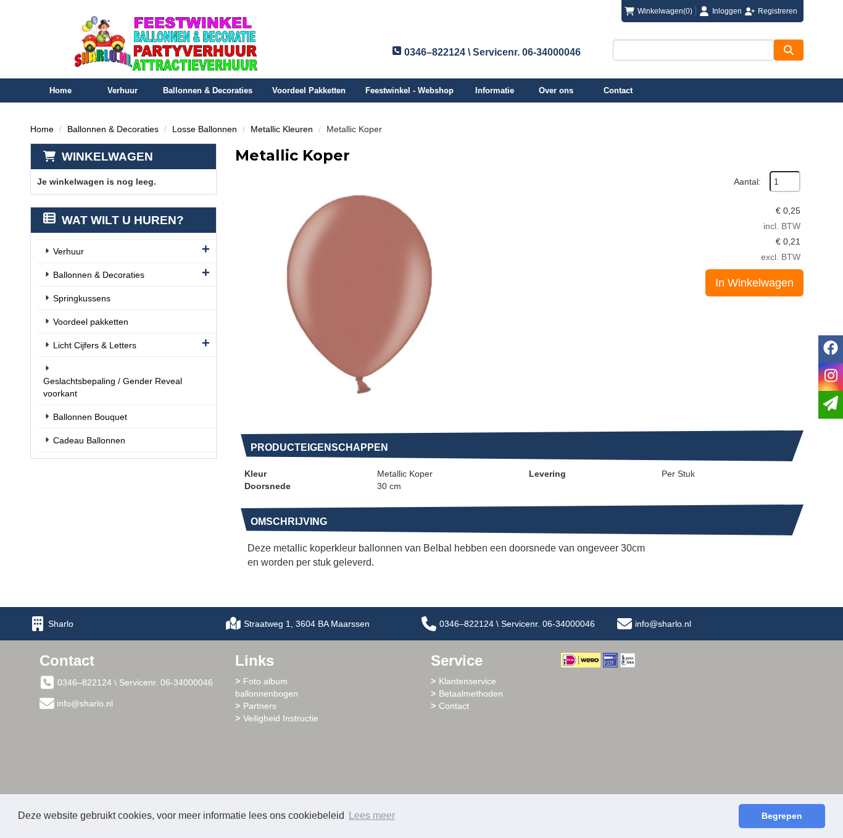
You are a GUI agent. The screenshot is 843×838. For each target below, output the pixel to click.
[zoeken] (789, 50)
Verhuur (122, 90)
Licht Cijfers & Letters (94, 345)
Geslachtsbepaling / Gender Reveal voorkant (112, 387)
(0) (664, 11)
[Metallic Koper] (358, 294)
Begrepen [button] (782, 816)
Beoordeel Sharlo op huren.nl (610, 735)
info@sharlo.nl (663, 623)
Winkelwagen (107, 156)
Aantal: (747, 181)
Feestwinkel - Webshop (409, 90)
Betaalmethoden (471, 693)
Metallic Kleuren (282, 129)
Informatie (494, 90)
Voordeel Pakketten (309, 90)
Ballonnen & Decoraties (207, 90)
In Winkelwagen (754, 283)
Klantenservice (467, 681)
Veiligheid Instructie (280, 718)
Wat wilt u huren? (123, 220)
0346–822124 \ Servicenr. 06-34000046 (517, 624)
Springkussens (81, 298)
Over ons (556, 90)
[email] (830, 405)
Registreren (777, 11)
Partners (259, 706)
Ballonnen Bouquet (90, 417)
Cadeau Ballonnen (89, 440)
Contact (618, 90)
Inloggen (727, 11)
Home (60, 90)
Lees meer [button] (372, 815)
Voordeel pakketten (90, 322)
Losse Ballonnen (204, 129)
